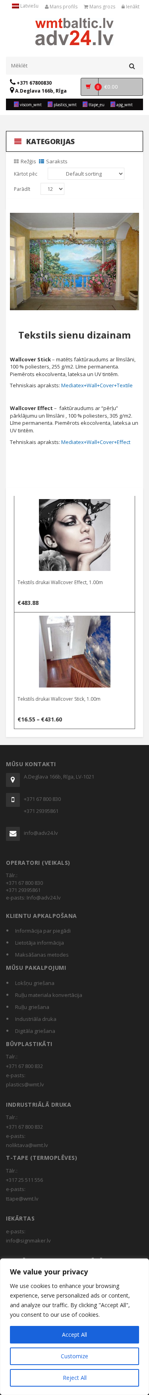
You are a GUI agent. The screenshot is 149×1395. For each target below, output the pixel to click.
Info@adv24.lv (44, 897)
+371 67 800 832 (24, 1066)
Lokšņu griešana (34, 983)
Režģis (28, 161)
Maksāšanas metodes (42, 954)
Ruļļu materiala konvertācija (48, 995)
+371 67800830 (33, 82)
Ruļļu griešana (32, 1007)
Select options (75, 503)
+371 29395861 (41, 810)
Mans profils (62, 6)
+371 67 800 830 (42, 799)
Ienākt (132, 6)
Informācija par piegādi (43, 930)
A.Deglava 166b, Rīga (40, 90)
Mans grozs (101, 6)
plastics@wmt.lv (25, 1084)
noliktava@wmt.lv (27, 1145)
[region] (74, 1326)
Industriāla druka (35, 1018)
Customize (74, 1356)
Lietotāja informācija (39, 942)
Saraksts (57, 161)
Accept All (74, 1334)
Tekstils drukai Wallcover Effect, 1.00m (60, 582)
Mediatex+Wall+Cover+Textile (97, 385)
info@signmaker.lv (28, 1240)
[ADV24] (74, 31)
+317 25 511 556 (24, 1179)
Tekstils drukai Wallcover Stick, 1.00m (59, 699)
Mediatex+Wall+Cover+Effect (95, 442)
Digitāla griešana (35, 1030)
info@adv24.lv (41, 832)
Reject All (75, 1377)
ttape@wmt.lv (22, 1198)
